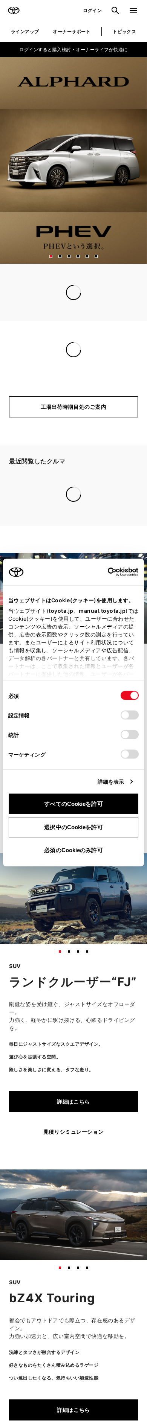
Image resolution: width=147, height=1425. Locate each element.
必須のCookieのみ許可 (73, 850)
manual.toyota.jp (102, 610)
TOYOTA (13, 10)
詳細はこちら (73, 993)
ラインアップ (25, 31)
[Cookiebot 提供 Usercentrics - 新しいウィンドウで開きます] (105, 572)
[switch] (130, 715)
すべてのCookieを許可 (73, 804)
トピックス (124, 31)
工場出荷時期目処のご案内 (74, 406)
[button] (50, 256)
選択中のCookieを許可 (73, 827)
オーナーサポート (71, 31)
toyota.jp (61, 610)
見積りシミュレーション (73, 1023)
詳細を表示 (111, 781)
